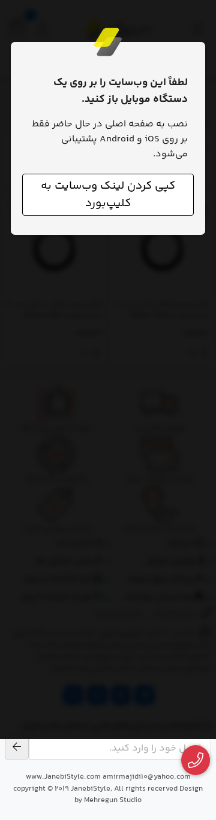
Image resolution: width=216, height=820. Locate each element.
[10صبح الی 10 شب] (196, 760)
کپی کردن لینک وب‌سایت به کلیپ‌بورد (108, 194)
